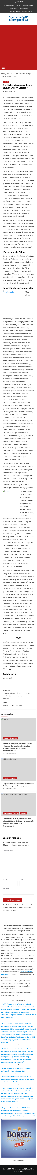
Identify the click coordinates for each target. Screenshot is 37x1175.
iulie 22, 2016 (8, 91)
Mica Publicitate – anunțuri (12, 5)
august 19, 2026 (9, 753)
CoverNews (30, 1169)
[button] (3, 67)
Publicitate (13, 8)
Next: (12, 704)
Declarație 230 (23, 8)
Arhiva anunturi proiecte (13, 11)
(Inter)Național (8, 813)
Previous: (18, 694)
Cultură (6, 82)
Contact (30, 11)
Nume (5, 879)
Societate (23, 813)
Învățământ (13, 738)
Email (22, 879)
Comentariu (8, 851)
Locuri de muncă (28, 5)
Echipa (24, 11)
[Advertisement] (18, 45)
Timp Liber (13, 778)
